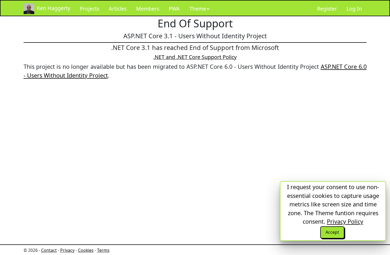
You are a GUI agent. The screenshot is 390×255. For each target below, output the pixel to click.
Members (147, 8)
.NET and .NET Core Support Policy (195, 57)
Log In (354, 8)
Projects (89, 8)
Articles (118, 8)
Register (327, 8)
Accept (332, 232)
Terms (103, 250)
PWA (174, 8)
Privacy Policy (345, 221)
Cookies (86, 250)
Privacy (67, 250)
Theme (197, 8)
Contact (49, 250)
